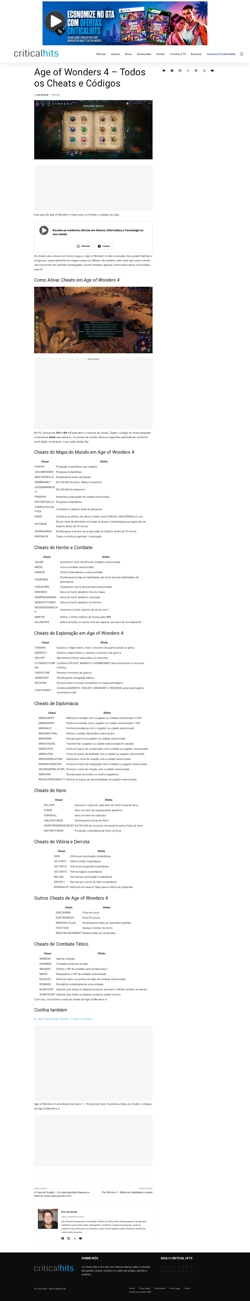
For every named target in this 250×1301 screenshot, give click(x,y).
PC (83, 1104)
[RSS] (188, 70)
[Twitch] (196, 70)
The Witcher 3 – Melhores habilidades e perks (127, 1192)
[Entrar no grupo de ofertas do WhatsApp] (125, 25)
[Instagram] (68, 1237)
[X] (74, 1237)
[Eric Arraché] (48, 1225)
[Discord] (164, 70)
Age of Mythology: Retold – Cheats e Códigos (65, 1018)
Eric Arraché (42, 94)
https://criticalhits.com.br (72, 1217)
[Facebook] (62, 1237)
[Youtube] (80, 1237)
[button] (241, 54)
